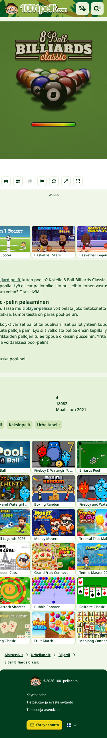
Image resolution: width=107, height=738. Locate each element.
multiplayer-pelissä (33, 308)
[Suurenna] (66, 181)
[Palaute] (42, 181)
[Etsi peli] (97, 8)
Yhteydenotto (47, 724)
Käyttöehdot (36, 694)
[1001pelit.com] (36, 8)
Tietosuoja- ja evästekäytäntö (50, 702)
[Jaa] (30, 181)
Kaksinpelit (19, 424)
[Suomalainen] (72, 725)
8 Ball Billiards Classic (22, 662)
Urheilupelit (48, 424)
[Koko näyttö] (78, 181)
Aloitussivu (14, 654)
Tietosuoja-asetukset (43, 709)
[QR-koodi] (18, 181)
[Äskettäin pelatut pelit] (82, 8)
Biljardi (64, 654)
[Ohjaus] (6, 181)
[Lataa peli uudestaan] (54, 181)
